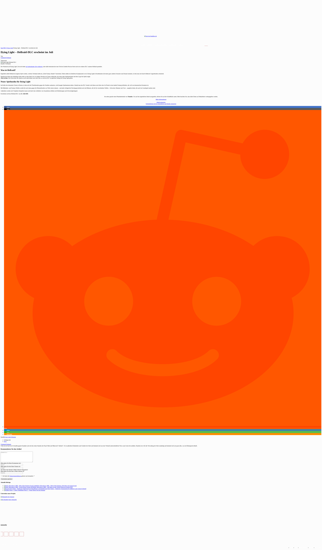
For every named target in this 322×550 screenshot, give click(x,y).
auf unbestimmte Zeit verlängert (34, 66)
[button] (208, 45)
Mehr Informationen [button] (161, 99)
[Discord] (16, 534)
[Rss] (21, 534)
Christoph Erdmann (6, 57)
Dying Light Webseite (10, 437)
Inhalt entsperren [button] (161, 102)
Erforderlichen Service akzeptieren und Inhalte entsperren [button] (161, 104)
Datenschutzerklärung (15, 476)
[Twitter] (11, 534)
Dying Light (9, 48)
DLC (5, 441)
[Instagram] (6, 534)
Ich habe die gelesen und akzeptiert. (18, 476)
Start (2, 48)
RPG (4, 48)
